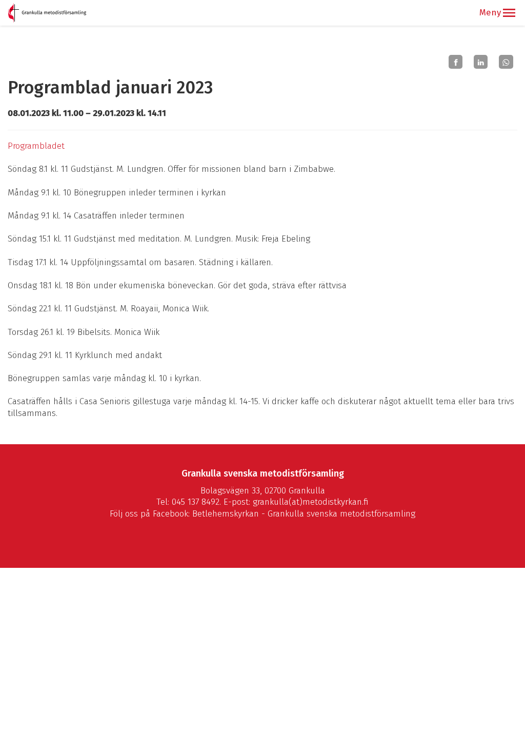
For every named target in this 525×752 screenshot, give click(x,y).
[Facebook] (455, 62)
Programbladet (36, 146)
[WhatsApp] (506, 62)
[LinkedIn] (481, 62)
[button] (509, 13)
